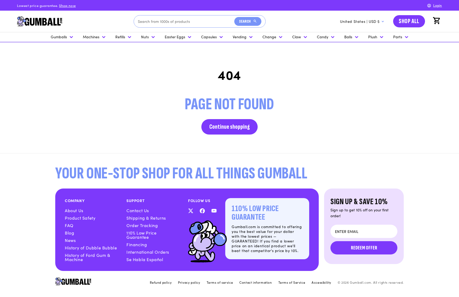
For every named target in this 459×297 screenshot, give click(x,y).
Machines (91, 36)
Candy (322, 36)
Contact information (255, 282)
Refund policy (161, 282)
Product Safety (80, 218)
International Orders (147, 252)
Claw (296, 36)
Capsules (209, 36)
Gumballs (59, 36)
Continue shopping (229, 127)
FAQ (69, 225)
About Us (74, 210)
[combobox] (186, 21)
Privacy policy (189, 282)
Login (437, 5)
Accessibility (321, 282)
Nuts (145, 36)
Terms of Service (291, 282)
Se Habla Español (144, 259)
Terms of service (220, 282)
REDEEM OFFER (364, 248)
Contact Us (137, 210)
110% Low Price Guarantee (141, 235)
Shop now (67, 5)
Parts (397, 36)
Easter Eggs (175, 36)
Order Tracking (142, 225)
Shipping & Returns (146, 218)
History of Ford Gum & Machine (87, 257)
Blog (69, 233)
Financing (136, 244)
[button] (437, 21)
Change (269, 36)
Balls (348, 36)
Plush (372, 36)
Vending (239, 36)
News (70, 240)
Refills (120, 36)
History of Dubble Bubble (91, 247)
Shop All (409, 21)
